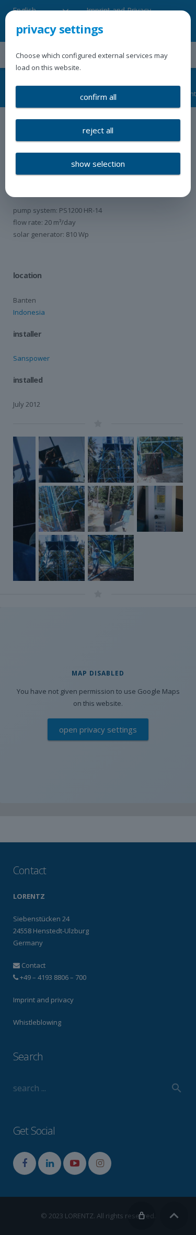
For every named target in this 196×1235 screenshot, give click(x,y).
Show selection (98, 163)
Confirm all (98, 97)
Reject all (98, 130)
